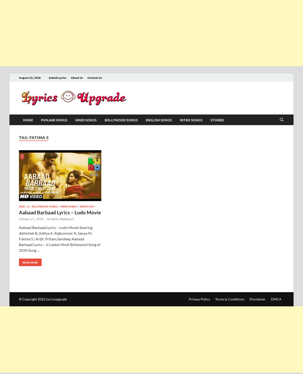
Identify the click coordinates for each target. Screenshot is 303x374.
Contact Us (94, 77)
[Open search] (281, 119)
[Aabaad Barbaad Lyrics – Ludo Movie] (60, 176)
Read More (28, 261)
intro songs (191, 120)
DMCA (276, 299)
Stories (217, 120)
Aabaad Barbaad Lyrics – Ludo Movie (60, 212)
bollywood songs (121, 120)
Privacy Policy (199, 299)
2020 (22, 206)
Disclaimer (258, 299)
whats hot (87, 206)
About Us (77, 77)
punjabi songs (54, 120)
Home (28, 120)
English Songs (159, 120)
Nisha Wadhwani (62, 219)
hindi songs (86, 120)
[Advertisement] (142, 33)
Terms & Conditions (229, 299)
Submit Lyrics (58, 77)
